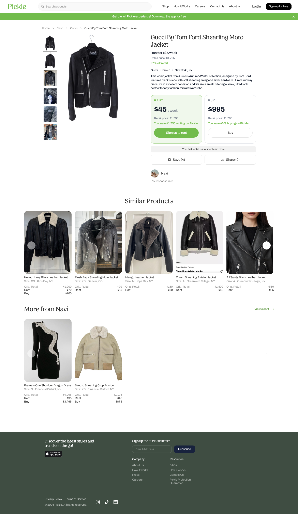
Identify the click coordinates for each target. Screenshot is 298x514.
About (233, 6)
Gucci (73, 28)
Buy (230, 132)
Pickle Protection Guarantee (180, 481)
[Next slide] (267, 245)
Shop (165, 6)
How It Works (182, 6)
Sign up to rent (176, 132)
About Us (138, 465)
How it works (140, 470)
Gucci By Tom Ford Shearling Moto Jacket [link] (110, 28)
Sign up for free (278, 6)
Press (135, 474)
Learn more (218, 149)
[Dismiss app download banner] (293, 16)
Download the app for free (169, 16)
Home (46, 28)
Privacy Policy (53, 499)
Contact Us (217, 6)
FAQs (173, 465)
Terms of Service (75, 499)
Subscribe (184, 449)
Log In (256, 6)
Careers (200, 6)
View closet (261, 309)
